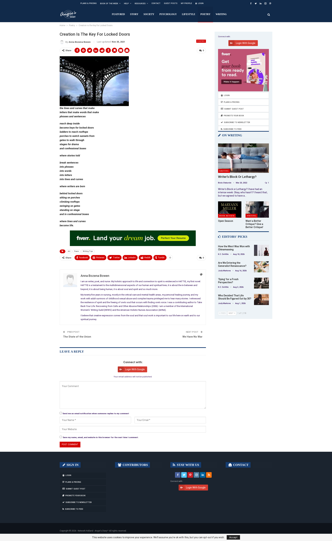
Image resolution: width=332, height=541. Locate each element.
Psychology (168, 14)
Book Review (226, 216)
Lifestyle (188, 14)
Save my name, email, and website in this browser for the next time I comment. (101, 437)
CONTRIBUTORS (135, 465)
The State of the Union (77, 336)
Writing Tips (88, 251)
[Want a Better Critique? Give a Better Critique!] (257, 209)
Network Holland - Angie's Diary (92, 531)
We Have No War (192, 336)
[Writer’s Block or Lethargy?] (243, 158)
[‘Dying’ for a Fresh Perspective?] (261, 283)
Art (69, 251)
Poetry (205, 14)
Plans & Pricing (88, 3)
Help (126, 3)
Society (149, 14)
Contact (155, 3)
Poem (76, 251)
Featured (118, 14)
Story (134, 14)
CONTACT (240, 465)
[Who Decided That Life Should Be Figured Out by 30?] (261, 299)
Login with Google (135, 369)
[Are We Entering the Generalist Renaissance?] (261, 266)
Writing (221, 14)
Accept (233, 537)
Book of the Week (109, 3)
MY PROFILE (186, 3)
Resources (140, 3)
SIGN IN (72, 465)
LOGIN (201, 3)
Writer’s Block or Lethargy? (237, 177)
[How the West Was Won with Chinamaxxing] (261, 250)
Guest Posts (170, 3)
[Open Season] (229, 209)
